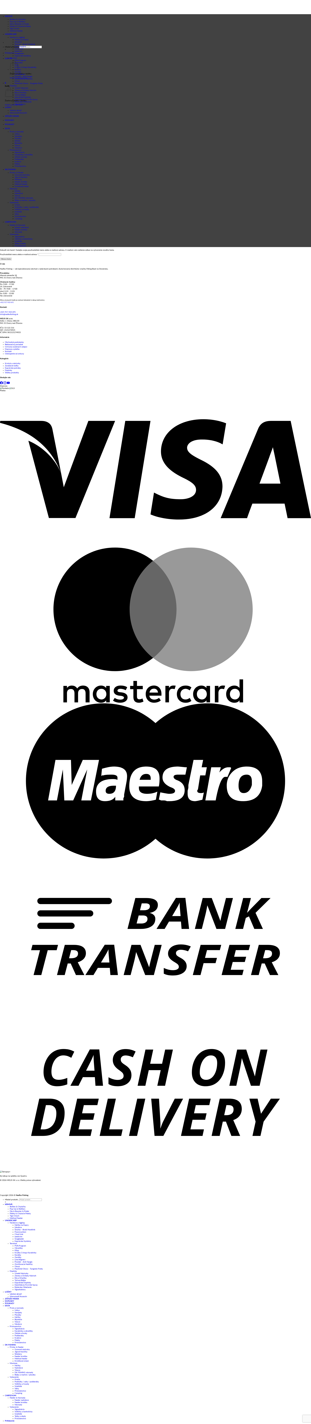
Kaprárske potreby (13, 368)
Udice (17, 134)
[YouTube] (8, 384)
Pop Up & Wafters (17, 1209)
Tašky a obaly (20, 244)
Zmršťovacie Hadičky (24, 79)
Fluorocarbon (20, 47)
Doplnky (13, 86)
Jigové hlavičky (21, 177)
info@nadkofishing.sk (9, 314)
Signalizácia (19, 152)
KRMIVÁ (8, 1204)
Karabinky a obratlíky (24, 155)
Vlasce (17, 145)
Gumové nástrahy (22, 175)
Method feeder (21, 184)
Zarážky (18, 72)
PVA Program (20, 60)
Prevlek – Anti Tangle (23, 76)
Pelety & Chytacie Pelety (20, 26)
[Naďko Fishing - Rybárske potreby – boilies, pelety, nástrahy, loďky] (10, 24)
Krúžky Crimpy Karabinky (25, 67)
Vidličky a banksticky (23, 239)
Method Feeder (16, 1218)
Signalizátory (20, 104)
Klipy (17, 1250)
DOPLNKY (9, 120)
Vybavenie (14, 203)
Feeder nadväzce (22, 227)
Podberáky (19, 159)
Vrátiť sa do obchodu (14, 105)
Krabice (18, 162)
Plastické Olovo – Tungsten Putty (29, 83)
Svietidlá (18, 212)
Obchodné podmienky (14, 342)
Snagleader (19, 53)
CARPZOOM (10, 222)
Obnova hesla (6, 259)
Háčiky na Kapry (22, 40)
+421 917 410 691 (7, 302)
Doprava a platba (12, 349)
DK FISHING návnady (24, 198)
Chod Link (19, 49)
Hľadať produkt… (12, 47)
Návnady (18, 232)
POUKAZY (9, 124)
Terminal (13, 58)
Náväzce (18, 42)
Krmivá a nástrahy (12, 363)
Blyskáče (18, 143)
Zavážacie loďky (11, 366)
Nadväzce (19, 193)
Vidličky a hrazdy (22, 209)
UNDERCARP (11, 1220)
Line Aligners (20, 74)
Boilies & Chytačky (18, 1207)
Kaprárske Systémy (23, 56)
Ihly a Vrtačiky (20, 93)
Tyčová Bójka (20, 95)
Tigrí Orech (14, 1216)
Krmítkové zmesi (22, 186)
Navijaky (18, 136)
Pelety (17, 164)
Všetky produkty (12, 373)
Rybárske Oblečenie (23, 102)
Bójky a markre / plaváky (25, 200)
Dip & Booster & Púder (19, 1211)
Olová (17, 81)
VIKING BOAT (16, 111)
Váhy (17, 214)
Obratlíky (19, 63)
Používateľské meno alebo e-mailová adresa (19, 254)
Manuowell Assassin (18, 113)
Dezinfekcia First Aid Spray (26, 99)
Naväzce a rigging (17, 1223)
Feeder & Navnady (17, 225)
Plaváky (18, 139)
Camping (18, 219)
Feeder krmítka (21, 182)
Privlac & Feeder (17, 173)
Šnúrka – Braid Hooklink (25, 44)
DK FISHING (10, 169)
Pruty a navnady (17, 132)
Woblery (18, 180)
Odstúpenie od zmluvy (14, 354)
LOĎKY (8, 107)
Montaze (13, 189)
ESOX (7, 128)
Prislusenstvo (15, 150)
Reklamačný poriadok (14, 344)
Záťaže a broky (21, 157)
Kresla (17, 205)
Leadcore (18, 51)
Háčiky (17, 141)
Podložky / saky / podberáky (27, 207)
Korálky (18, 1255)
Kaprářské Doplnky (23, 97)
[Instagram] (5, 384)
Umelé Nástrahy (21, 88)
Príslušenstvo (20, 166)
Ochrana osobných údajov (16, 347)
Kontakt (8, 351)
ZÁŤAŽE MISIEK (12, 116)
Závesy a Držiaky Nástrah (25, 90)
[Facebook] (1, 384)
